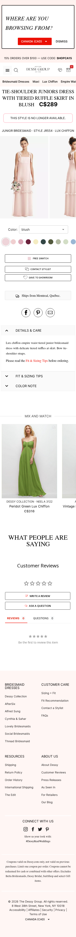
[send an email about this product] (50, 312)
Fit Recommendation (55, 700)
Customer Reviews (53, 772)
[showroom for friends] (60, 70)
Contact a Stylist (52, 708)
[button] (24, 178)
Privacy (60, 910)
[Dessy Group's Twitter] (41, 829)
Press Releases (51, 780)
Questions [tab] (40, 618)
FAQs (44, 715)
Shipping (10, 764)
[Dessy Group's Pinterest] (48, 829)
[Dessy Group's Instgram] (27, 829)
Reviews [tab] (13, 618)
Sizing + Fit (48, 693)
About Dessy (49, 764)
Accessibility (17, 910)
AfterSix (10, 704)
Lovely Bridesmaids (18, 726)
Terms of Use (38, 914)
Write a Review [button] (40, 596)
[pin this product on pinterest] (38, 312)
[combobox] (40, 229)
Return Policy (13, 772)
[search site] (16, 70)
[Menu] (7, 70)
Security (47, 910)
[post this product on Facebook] (25, 312)
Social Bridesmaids (17, 733)
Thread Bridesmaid (17, 741)
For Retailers (49, 794)
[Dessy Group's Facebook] (34, 829)
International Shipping (19, 787)
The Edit (10, 794)
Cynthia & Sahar (15, 718)
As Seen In (48, 787)
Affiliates (34, 910)
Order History (13, 780)
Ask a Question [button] (40, 606)
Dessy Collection (16, 696)
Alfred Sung (12, 711)
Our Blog (46, 802)
